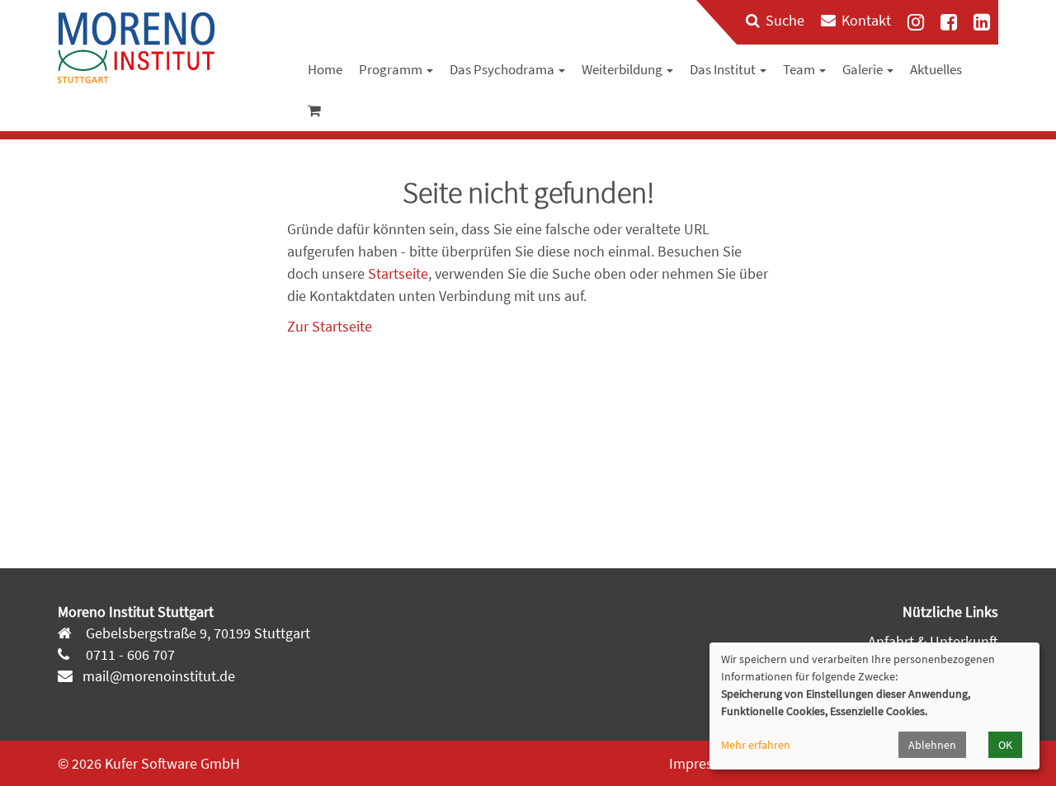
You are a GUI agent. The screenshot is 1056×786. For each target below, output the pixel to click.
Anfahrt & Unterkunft (933, 641)
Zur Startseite (329, 326)
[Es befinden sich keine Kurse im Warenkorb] (314, 110)
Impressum (704, 763)
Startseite (398, 273)
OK (1005, 744)
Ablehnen (932, 744)
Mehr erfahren (755, 744)
